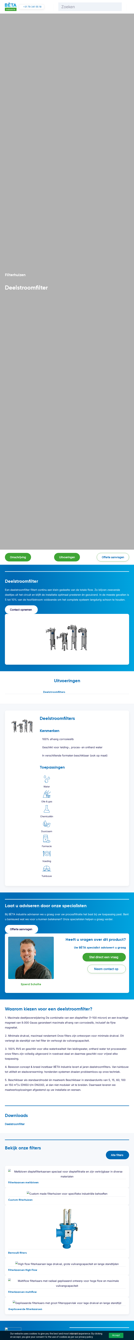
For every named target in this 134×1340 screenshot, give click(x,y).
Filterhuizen (15, 274)
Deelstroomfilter (15, 1124)
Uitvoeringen (67, 557)
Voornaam (28, 717)
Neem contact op (106, 969)
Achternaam (74, 717)
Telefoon (77, 726)
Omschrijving (18, 557)
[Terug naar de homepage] (11, 6)
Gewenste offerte (36, 744)
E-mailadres (33, 726)
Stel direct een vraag (103, 957)
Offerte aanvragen (113, 557)
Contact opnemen (21, 609)
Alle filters (117, 1155)
